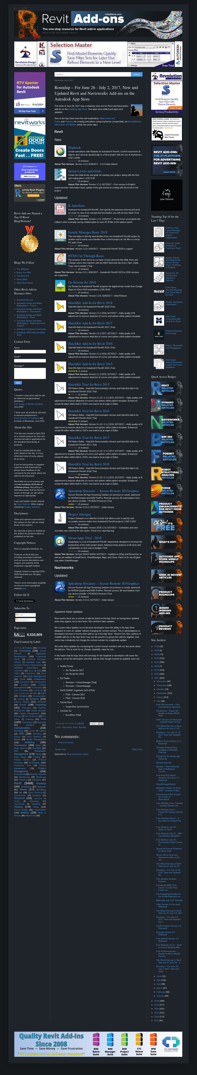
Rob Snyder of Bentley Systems (28, 404)
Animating (41, 648)
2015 (157, 1005)
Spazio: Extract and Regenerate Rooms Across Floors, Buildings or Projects (173, 263)
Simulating (41, 789)
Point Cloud (20, 757)
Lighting (42, 731)
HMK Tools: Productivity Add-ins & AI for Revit (173, 318)
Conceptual (24, 682)
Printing (36, 757)
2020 (157, 666)
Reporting (23, 780)
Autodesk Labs (33, 662)
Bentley (31, 671)
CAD (39, 670)
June (159, 976)
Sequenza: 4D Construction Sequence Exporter (172, 276)
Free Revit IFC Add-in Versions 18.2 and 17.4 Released (167, 777)
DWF (35, 693)
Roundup (82, 727)
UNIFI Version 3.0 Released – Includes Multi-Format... (169, 720)
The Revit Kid (23, 276)
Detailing (23, 696)
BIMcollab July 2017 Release (169, 900)
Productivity (34, 762)
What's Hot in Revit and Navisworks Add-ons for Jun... (168, 857)
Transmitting (19, 804)
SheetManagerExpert (166, 784)
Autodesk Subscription (26, 668)
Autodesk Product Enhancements (28, 665)
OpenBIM (36, 748)
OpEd (38, 745)
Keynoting (18, 731)
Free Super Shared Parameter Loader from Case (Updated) (174, 363)
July (159, 701)
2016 (157, 1001)
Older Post (137, 749)
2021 (157, 662)
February (161, 992)
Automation (19, 671)
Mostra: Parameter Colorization (174, 303)
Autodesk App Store (77, 109)
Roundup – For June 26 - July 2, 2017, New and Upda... (167, 968)
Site (20, 792)
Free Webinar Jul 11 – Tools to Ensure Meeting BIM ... (169, 946)
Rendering (41, 777)
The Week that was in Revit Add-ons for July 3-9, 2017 (169, 912)
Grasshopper (27, 722)
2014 (157, 1009)
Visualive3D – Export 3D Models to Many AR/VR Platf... (167, 713)
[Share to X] (96, 723)
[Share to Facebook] (99, 723)
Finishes (17, 716)
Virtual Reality (21, 810)
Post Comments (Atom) (77, 754)
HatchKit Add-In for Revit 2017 (90, 323)
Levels (32, 731)
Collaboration (40, 679)
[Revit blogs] (29, 256)
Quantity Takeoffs (38, 774)
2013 (157, 1013)
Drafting (21, 699)
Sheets (23, 789)
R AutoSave (76, 205)
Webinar (24, 812)
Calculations (30, 673)
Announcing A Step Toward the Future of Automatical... (168, 796)
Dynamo (34, 699)
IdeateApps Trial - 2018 (85, 537)
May (159, 980)
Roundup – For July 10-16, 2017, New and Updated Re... (168, 872)
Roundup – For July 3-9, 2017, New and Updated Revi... (168, 919)
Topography (34, 801)
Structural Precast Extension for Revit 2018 (169, 849)
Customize (38, 691)
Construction (40, 682)
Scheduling (26, 787)
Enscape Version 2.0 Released (165, 933)
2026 (157, 646)
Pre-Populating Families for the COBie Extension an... (169, 895)
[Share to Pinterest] (102, 723)
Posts (20, 615)
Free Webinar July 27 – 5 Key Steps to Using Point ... (168, 820)
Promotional (19, 774)
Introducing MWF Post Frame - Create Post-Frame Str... (167, 887)
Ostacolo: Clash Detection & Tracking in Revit (173, 245)
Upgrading (36, 804)
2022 (157, 658)
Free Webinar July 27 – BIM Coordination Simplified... (169, 834)
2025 (157, 650)
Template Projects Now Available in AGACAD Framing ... (167, 750)
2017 (157, 678)
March (160, 988)
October (161, 689)
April (159, 984)
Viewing (18, 806)
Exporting (41, 704)
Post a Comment (65, 742)
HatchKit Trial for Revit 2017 (88, 437)
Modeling (29, 742)
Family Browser (38, 710)
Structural (19, 798)
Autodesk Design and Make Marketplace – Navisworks (29, 310)
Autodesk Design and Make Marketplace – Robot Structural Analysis (31, 323)
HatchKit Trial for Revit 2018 (88, 464)
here (24, 588)
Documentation (39, 696)
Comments (23, 620)
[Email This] (91, 723)
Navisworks (67, 727)
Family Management (29, 713)
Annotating (25, 650)
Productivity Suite (22, 765)
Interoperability (22, 728)
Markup (17, 737)
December (162, 681)
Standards (36, 795)
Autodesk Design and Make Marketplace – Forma (29, 304)
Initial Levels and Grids (84, 171)
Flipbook (69, 121)
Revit (75, 727)
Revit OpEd (22, 279)
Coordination (37, 688)
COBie (17, 673)
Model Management (36, 739)
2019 (157, 670)
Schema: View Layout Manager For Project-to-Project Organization (173, 233)
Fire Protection (31, 716)
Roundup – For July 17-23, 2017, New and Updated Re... (168, 734)
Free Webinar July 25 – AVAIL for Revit (167, 828)
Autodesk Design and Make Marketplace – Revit (29, 316)
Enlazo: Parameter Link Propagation (174, 346)
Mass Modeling (34, 737)
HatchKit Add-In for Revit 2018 (90, 302)
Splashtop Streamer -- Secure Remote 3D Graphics (103, 490)
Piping (38, 754)
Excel (23, 704)
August (160, 697)
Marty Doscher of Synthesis (26, 418)
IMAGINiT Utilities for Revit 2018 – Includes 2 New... (168, 789)
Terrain (17, 801)
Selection (41, 787)
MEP (21, 733)
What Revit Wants (25, 283)
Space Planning (35, 793)
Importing (41, 722)
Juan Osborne (23, 504)
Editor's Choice (21, 702)
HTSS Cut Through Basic (86, 255)
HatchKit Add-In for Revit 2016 (90, 343)
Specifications (20, 795)
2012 (157, 1016)
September (162, 693)
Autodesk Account (25, 300)
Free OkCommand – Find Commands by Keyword (168, 705)
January (161, 996)
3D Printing (18, 648)
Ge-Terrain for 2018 (82, 282)
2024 (157, 654)
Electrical (42, 702)
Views (36, 807)
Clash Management (36, 676)
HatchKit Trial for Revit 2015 (88, 384)
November (162, 685)
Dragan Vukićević (32, 507)
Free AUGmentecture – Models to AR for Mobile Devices (168, 953)
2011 (156, 1020)
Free (43, 719)
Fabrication (26, 708)
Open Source (20, 748)
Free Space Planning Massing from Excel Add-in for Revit (174, 291)
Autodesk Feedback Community (31, 329)
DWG (43, 693)
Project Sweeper (79, 514)
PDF (16, 751)
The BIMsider (23, 269)
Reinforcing (24, 777)
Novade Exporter (164, 762)
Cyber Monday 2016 (21, 693)
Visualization (40, 810)
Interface (30, 725)
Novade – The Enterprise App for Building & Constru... (167, 769)
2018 (157, 674)
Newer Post (60, 749)
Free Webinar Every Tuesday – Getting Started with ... (169, 804)
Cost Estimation (21, 691)
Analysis (28, 648)
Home (99, 749)
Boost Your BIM (24, 272)
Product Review (22, 760)
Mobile (17, 739)
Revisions (36, 780)
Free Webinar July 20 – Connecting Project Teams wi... (169, 842)
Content (24, 685)
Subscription (38, 798)
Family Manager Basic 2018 (87, 232)
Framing (29, 719)
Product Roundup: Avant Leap (174, 332)
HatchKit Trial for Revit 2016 (88, 411)
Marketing (37, 734)
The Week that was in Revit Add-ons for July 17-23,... (168, 727)
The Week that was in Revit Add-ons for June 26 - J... (169, 961)
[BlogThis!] (93, 723)
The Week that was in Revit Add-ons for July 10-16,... (168, 865)
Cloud (22, 679)
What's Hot (31, 815)
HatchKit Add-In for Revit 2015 (90, 364)
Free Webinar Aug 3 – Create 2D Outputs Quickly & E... (169, 812)
